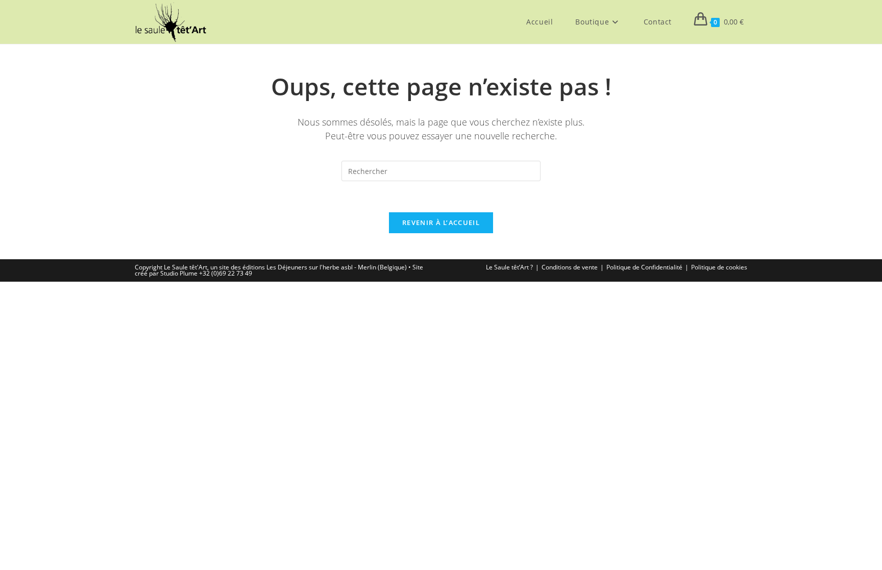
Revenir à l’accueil (441, 222)
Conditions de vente (570, 267)
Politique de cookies (719, 267)
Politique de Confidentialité (644, 267)
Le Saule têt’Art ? (509, 267)
